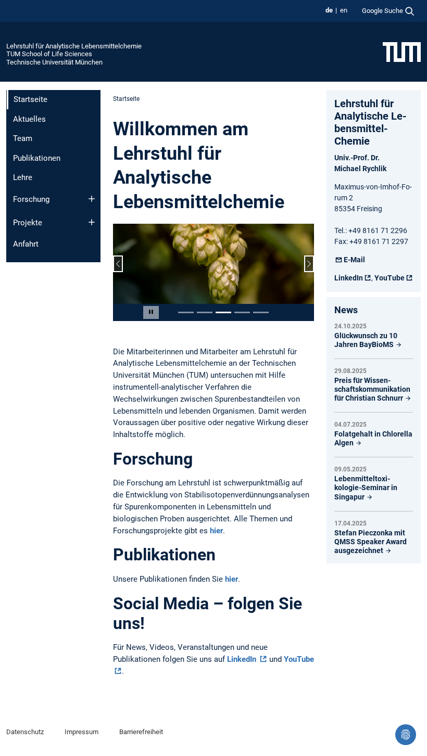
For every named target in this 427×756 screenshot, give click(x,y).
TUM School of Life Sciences (49, 54)
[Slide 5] (261, 312)
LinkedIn (242, 659)
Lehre (22, 177)
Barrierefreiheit (141, 732)
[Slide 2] (204, 312)
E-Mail (354, 259)
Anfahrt (26, 244)
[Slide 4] (242, 312)
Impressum (81, 732)
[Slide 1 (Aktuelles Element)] (186, 312)
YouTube (389, 278)
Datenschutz (25, 732)
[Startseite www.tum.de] (402, 51)
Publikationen (36, 158)
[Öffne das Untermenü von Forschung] (91, 199)
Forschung (31, 199)
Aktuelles (29, 119)
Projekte (27, 222)
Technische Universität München (54, 62)
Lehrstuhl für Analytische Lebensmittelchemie (74, 46)
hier (216, 530)
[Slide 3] (223, 312)
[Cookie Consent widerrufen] (405, 734)
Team (22, 138)
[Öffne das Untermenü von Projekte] (91, 222)
